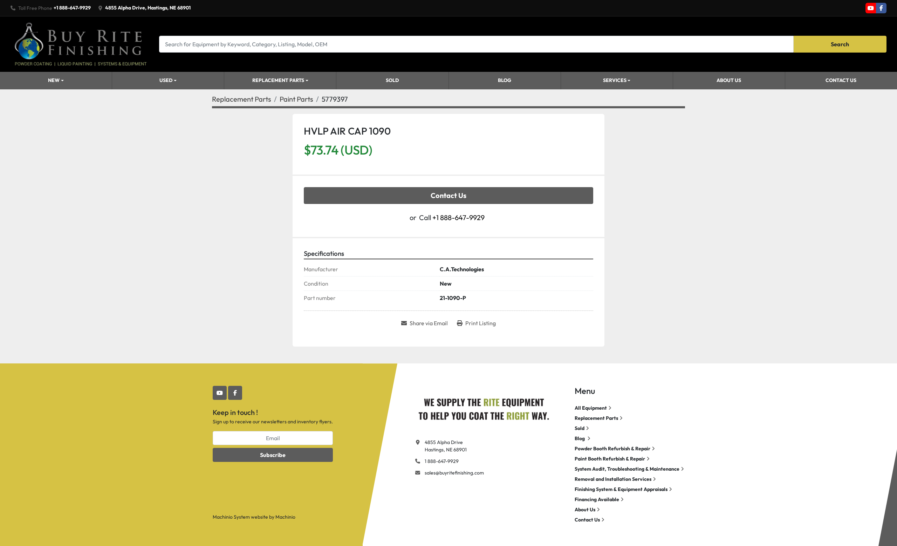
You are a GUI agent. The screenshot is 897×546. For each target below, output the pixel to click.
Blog (504, 80)
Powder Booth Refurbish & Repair (612, 448)
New (54, 80)
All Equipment (591, 408)
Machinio (285, 517)
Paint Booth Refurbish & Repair (610, 459)
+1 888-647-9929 (72, 8)
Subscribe (273, 454)
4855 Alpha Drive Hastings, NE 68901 (446, 446)
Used (166, 80)
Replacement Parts (278, 80)
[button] (56, 80)
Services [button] (614, 80)
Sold (392, 80)
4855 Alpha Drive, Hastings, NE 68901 (148, 8)
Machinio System (231, 517)
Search (840, 44)
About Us (729, 80)
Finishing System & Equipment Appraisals (621, 489)
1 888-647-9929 (442, 461)
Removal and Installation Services (613, 479)
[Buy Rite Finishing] (483, 407)
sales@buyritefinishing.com (454, 473)
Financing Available (597, 499)
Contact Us (841, 80)
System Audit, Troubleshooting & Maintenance (627, 469)
